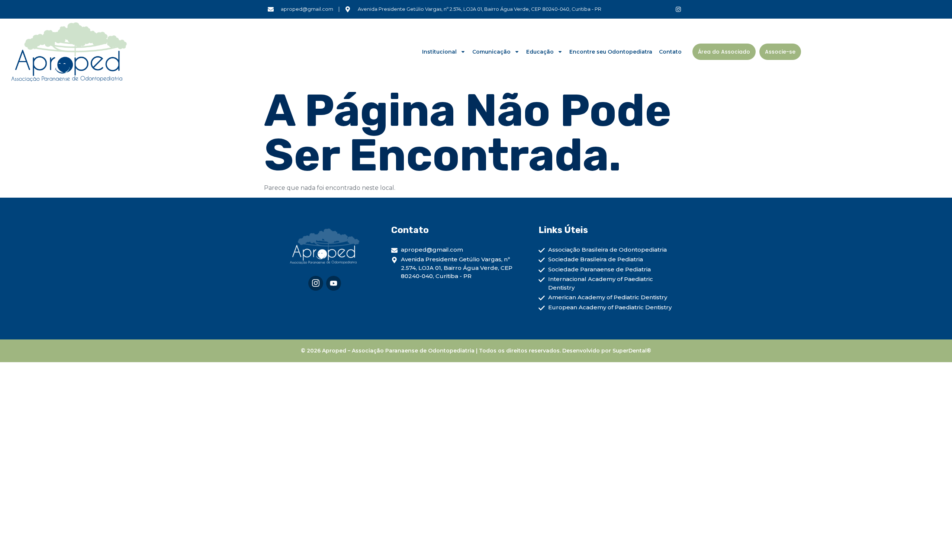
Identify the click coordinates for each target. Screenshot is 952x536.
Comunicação (491, 51)
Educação (540, 51)
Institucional (439, 51)
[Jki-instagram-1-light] (315, 283)
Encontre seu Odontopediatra (610, 51)
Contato (670, 51)
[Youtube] (333, 283)
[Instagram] (678, 9)
